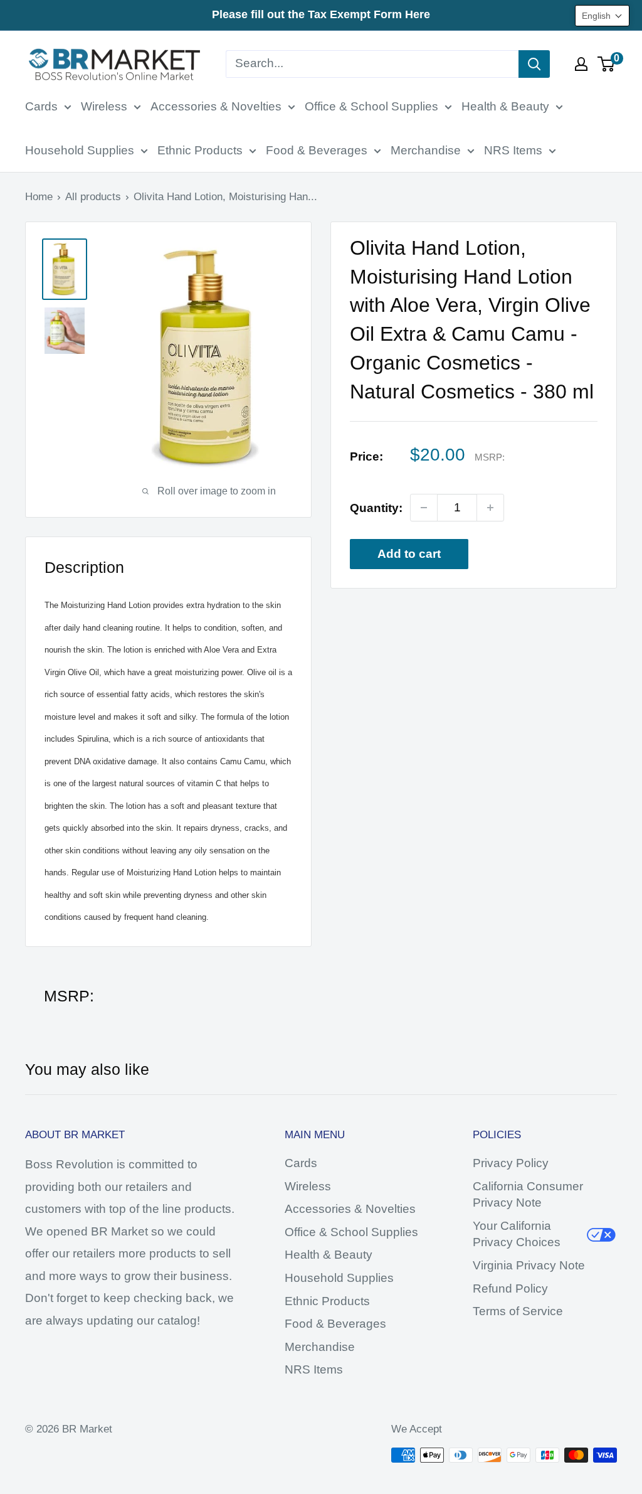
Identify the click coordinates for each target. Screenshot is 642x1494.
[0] (606, 64)
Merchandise (426, 150)
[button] (602, 16)
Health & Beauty (505, 106)
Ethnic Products (200, 150)
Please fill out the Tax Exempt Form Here (321, 14)
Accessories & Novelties (216, 106)
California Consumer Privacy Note (528, 1195)
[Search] (534, 64)
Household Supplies (79, 150)
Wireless (104, 106)
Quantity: (376, 508)
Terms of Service (518, 1311)
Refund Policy (510, 1288)
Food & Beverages (316, 150)
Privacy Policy (511, 1163)
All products (93, 197)
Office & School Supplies (371, 106)
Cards (41, 106)
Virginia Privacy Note (529, 1265)
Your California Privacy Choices (516, 1234)
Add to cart (409, 553)
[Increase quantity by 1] (490, 507)
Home (39, 197)
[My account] (581, 64)
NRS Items (513, 150)
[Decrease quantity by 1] (424, 507)
